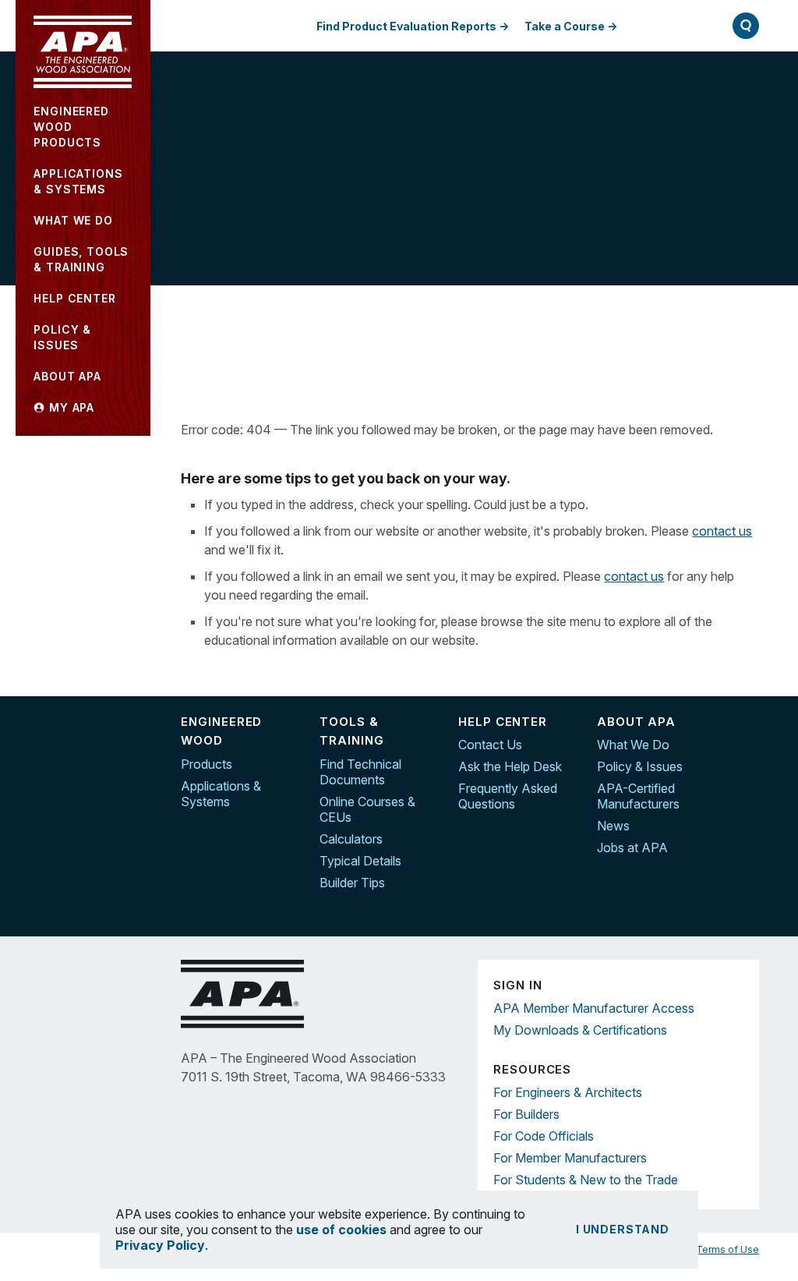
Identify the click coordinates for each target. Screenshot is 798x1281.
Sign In (667, 25)
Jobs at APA (632, 847)
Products (206, 764)
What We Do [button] (73, 220)
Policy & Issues (640, 766)
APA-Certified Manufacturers (638, 796)
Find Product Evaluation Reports (406, 26)
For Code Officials (543, 1136)
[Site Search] (746, 25)
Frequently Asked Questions (507, 796)
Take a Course (564, 26)
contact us (722, 531)
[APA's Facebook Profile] (747, 724)
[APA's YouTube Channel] (747, 789)
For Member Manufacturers (570, 1158)
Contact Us (490, 744)
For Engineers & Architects (567, 1092)
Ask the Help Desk (510, 766)
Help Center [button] (74, 298)
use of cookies (341, 1229)
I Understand (622, 1229)
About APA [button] (67, 376)
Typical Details (360, 861)
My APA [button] (69, 407)
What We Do (633, 744)
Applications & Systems (221, 793)
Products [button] (71, 126)
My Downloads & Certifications (580, 1030)
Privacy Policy (160, 1245)
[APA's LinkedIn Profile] (747, 757)
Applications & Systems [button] (78, 181)
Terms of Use (727, 1249)
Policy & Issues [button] (62, 337)
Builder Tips (352, 882)
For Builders (526, 1114)
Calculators (351, 839)
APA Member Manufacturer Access (593, 1008)
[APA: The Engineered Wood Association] (83, 52)
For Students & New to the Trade (585, 1179)
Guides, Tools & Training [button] (81, 259)
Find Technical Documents (360, 771)
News (613, 825)
